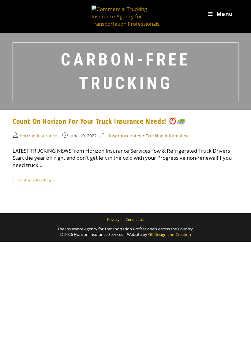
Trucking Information (167, 136)
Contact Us (135, 219)
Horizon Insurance (38, 136)
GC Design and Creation (169, 234)
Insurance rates (125, 136)
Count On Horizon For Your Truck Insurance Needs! (90, 121)
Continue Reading (39, 181)
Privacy (113, 219)
